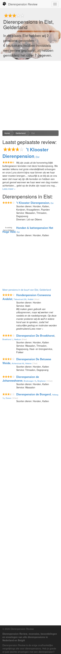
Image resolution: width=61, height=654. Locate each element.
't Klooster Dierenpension (25, 152)
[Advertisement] (30, 95)
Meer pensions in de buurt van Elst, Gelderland (26, 289)
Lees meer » (8, 188)
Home (7, 133)
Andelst (31, 299)
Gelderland (21, 133)
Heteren (28, 363)
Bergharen (41, 381)
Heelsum (17, 339)
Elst (33, 133)
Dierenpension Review (22, 4)
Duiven (8, 398)
